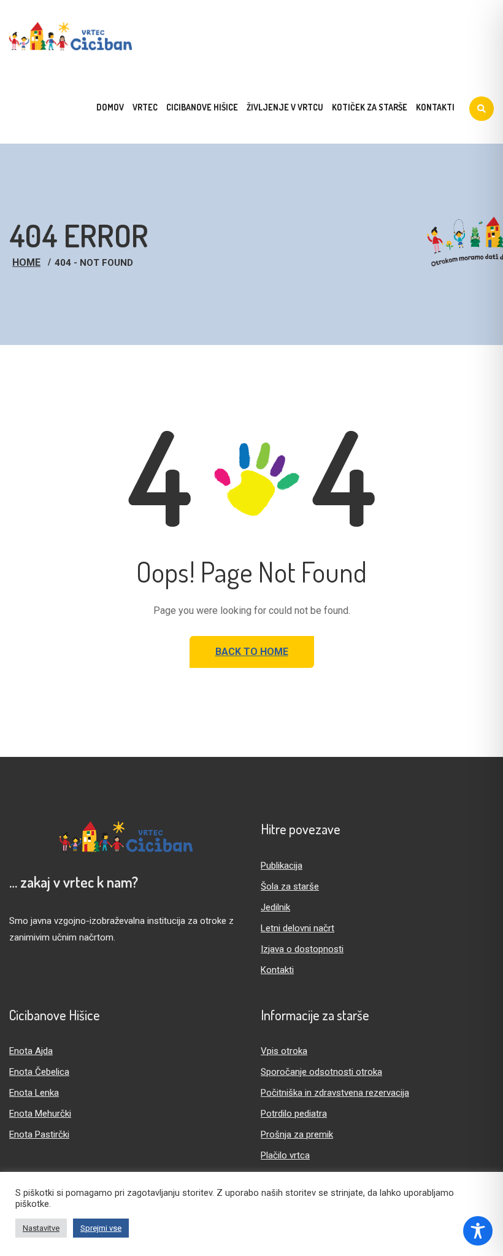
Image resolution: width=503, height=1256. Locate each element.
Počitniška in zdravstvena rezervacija (335, 1092)
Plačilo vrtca (285, 1155)
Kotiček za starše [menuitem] (369, 107)
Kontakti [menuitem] (435, 107)
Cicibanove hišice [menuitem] (202, 107)
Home (26, 262)
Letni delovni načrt (297, 928)
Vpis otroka (284, 1050)
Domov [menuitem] (110, 107)
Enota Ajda (31, 1050)
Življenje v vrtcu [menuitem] (285, 107)
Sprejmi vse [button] (100, 1228)
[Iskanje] (481, 108)
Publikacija (281, 865)
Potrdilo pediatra (294, 1113)
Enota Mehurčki (40, 1113)
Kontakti (277, 969)
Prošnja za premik (297, 1134)
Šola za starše (290, 886)
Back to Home (251, 651)
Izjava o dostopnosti (302, 949)
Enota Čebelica (39, 1071)
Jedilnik (275, 907)
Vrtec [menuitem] (145, 107)
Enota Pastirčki (39, 1134)
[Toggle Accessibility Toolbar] (478, 1231)
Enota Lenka (34, 1092)
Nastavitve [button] (41, 1228)
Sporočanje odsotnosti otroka (321, 1071)
